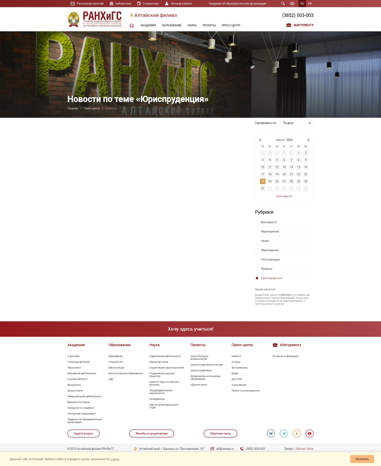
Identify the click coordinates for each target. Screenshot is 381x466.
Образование (269, 250)
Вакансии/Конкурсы (78, 402)
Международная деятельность (84, 396)
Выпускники (74, 385)
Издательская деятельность (165, 356)
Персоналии (74, 367)
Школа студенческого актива (206, 364)
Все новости (284, 196)
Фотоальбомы (239, 367)
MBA (111, 379)
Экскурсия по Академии (80, 408)
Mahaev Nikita (305, 448)
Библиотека (123, 3)
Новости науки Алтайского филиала (164, 383)
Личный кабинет (181, 3)
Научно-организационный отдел (163, 406)
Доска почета (74, 390)
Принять (362, 459)
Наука (265, 240)
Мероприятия (270, 231)
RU (302, 3)
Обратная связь (220, 433)
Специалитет (116, 362)
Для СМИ (237, 379)
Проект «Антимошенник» (246, 390)
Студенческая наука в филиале (166, 367)
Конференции (157, 399)
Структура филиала (78, 362)
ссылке (114, 459)
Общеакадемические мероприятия (160, 392)
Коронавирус (239, 385)
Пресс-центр (92, 108)
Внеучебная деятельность (81, 373)
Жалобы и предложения (152, 433)
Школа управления (201, 370)
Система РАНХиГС (77, 379)
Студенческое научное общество (161, 375)
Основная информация (285, 356)
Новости (236, 356)
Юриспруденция (271, 278)
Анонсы (236, 362)
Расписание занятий (90, 3)
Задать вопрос (83, 433)
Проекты (266, 268)
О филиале (73, 356)
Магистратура (116, 367)
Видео (235, 373)
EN (310, 3)
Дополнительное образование (126, 373)
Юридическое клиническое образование (205, 377)
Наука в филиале (158, 362)
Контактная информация (81, 413)
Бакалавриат (116, 356)
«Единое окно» (198, 384)
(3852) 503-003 (298, 15)
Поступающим (270, 259)
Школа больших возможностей (199, 357)
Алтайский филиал (155, 15)
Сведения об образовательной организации (237, 3)
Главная (72, 108)
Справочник (151, 3)
